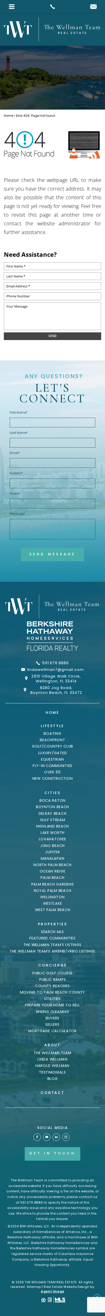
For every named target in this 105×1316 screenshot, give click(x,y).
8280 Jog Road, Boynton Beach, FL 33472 (56, 690)
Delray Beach (53, 813)
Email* (15, 453)
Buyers (52, 1018)
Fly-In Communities (52, 765)
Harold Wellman (52, 1065)
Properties (52, 924)
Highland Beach (52, 826)
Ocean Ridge (52, 871)
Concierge (52, 965)
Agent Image (52, 1291)
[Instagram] (66, 1137)
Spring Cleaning (52, 1011)
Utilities (52, 998)
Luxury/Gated (52, 752)
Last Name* (19, 432)
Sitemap (34, 1287)
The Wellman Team (52, 1052)
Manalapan (52, 858)
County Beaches (52, 985)
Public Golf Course (52, 973)
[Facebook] (37, 1137)
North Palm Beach (52, 864)
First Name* (19, 412)
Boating (52, 733)
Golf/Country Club (52, 746)
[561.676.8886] (52, 6)
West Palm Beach (52, 909)
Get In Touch (52, 1153)
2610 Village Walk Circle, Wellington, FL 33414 (56, 678)
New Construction (52, 778)
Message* (17, 513)
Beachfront (52, 739)
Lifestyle (52, 725)
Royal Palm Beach (52, 890)
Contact (52, 1092)
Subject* (16, 473)
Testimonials (52, 1072)
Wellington (52, 897)
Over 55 (52, 772)
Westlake (52, 903)
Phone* (15, 493)
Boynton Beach (52, 806)
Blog (52, 1078)
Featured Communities (52, 938)
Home (53, 712)
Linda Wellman (52, 1059)
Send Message (52, 554)
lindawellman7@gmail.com (55, 669)
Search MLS (52, 931)
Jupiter (52, 852)
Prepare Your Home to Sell (52, 1005)
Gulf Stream (52, 819)
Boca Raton (52, 800)
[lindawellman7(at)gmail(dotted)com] (93, 7)
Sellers (52, 1024)
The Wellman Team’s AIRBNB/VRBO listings (52, 951)
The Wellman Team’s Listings (52, 944)
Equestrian (52, 759)
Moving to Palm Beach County (52, 992)
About (52, 1044)
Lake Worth (52, 832)
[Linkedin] (56, 1137)
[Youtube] (46, 1137)
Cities (52, 792)
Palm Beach (52, 877)
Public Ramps (52, 979)
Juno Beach (52, 845)
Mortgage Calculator (52, 1030)
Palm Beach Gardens (52, 884)
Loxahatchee (52, 839)
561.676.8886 (55, 663)
